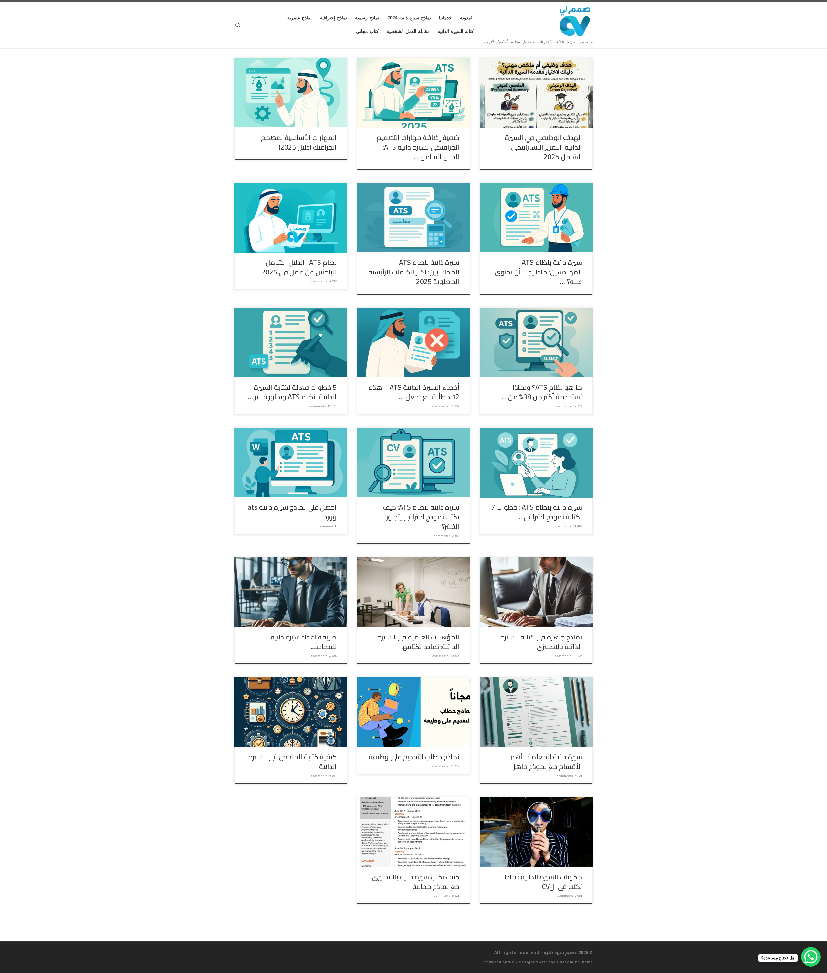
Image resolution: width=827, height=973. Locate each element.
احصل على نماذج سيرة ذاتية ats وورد (292, 512)
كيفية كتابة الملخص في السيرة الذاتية (292, 761)
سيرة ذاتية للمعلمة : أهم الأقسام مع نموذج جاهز (546, 761)
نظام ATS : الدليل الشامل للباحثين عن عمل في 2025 (299, 267)
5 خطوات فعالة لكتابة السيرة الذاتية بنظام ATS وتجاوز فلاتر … (292, 392)
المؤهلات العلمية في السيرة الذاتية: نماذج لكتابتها (418, 641)
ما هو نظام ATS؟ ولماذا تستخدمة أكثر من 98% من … (542, 392)
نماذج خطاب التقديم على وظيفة (414, 756)
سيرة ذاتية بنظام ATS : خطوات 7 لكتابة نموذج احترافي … (536, 512)
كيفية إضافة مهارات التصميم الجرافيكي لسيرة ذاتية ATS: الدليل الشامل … (418, 147)
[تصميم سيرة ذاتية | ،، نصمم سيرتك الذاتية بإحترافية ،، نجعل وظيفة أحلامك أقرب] (575, 20)
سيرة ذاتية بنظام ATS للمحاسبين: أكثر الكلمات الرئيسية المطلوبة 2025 (413, 272)
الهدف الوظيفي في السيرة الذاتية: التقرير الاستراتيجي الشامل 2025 (543, 147)
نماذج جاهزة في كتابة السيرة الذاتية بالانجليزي (541, 641)
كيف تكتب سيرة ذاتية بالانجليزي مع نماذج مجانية (415, 881)
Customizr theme (575, 962)
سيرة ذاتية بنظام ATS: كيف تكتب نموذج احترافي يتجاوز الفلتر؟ (421, 517)
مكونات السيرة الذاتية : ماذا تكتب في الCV (543, 881)
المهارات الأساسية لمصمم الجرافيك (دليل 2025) (299, 142)
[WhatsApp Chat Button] (811, 957)
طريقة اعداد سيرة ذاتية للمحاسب (304, 641)
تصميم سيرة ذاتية (561, 952)
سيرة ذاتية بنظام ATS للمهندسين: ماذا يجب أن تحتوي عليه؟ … (538, 272)
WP (511, 962)
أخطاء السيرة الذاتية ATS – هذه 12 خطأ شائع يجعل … (414, 392)
